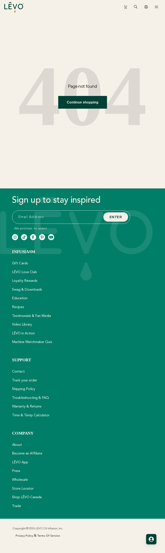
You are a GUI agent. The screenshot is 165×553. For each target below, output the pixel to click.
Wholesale (20, 480)
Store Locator (23, 488)
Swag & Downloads (27, 289)
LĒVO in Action (23, 333)
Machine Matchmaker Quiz (32, 342)
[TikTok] (24, 237)
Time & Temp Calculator (30, 415)
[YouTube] (51, 237)
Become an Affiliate (27, 453)
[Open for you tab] (151, 539)
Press (16, 471)
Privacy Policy (24, 535)
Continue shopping (82, 102)
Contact (18, 371)
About (17, 445)
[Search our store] (135, 8)
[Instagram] (15, 237)
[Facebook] (33, 237)
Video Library (22, 324)
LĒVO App (20, 462)
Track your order (24, 380)
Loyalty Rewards (24, 281)
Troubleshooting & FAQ (30, 398)
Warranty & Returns (26, 406)
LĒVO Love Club (24, 272)
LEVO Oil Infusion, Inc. (49, 528)
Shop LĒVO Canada (27, 497)
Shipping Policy (23, 389)
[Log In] (146, 6)
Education (20, 298)
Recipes (18, 307)
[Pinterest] (42, 237)
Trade (16, 506)
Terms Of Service (48, 535)
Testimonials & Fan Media (31, 316)
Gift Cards (20, 263)
